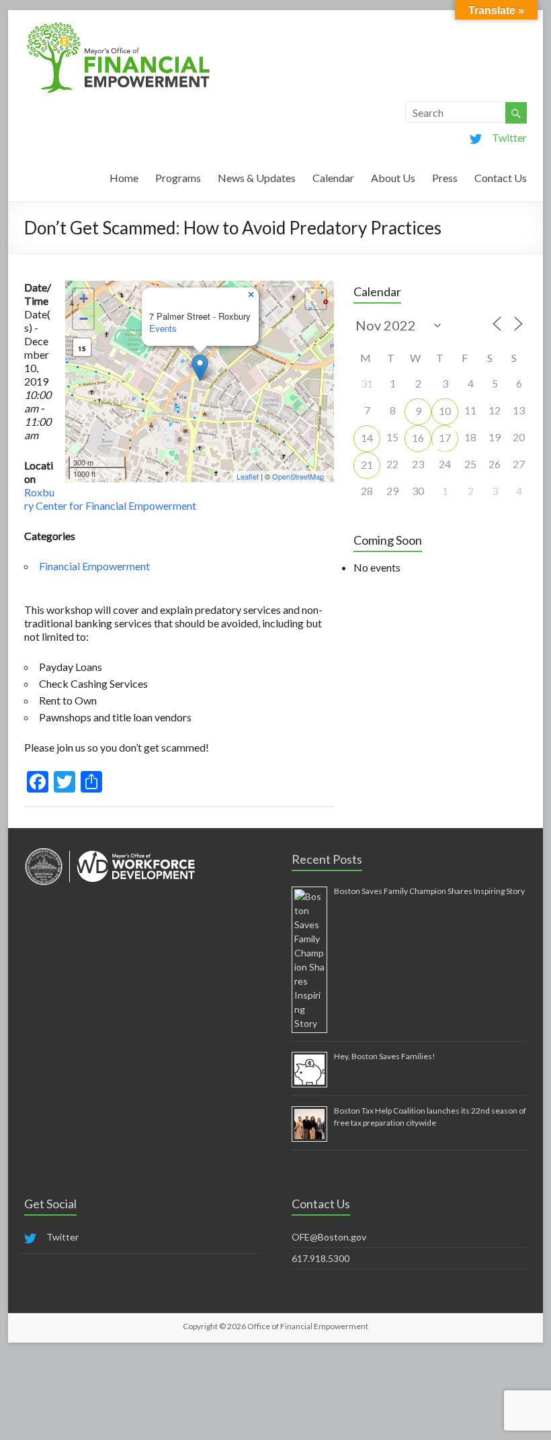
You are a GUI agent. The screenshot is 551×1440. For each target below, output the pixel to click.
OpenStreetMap (298, 476)
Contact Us (500, 177)
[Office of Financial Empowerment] (118, 26)
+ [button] (83, 298)
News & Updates (257, 177)
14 (367, 437)
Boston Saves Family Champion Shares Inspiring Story (429, 891)
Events (163, 328)
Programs (178, 177)
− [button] (83, 318)
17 (445, 437)
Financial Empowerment (94, 565)
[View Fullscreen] (316, 299)
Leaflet (248, 476)
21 (367, 464)
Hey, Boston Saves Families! (384, 1056)
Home (124, 177)
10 (445, 410)
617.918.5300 (320, 1258)
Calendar (333, 177)
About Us (393, 177)
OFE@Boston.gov (329, 1237)
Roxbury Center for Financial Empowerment (110, 499)
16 (418, 437)
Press (445, 177)
